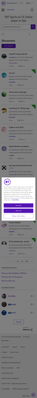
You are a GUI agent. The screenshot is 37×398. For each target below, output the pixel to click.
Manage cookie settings (18, 216)
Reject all (18, 210)
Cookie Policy (15, 200)
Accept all (18, 205)
